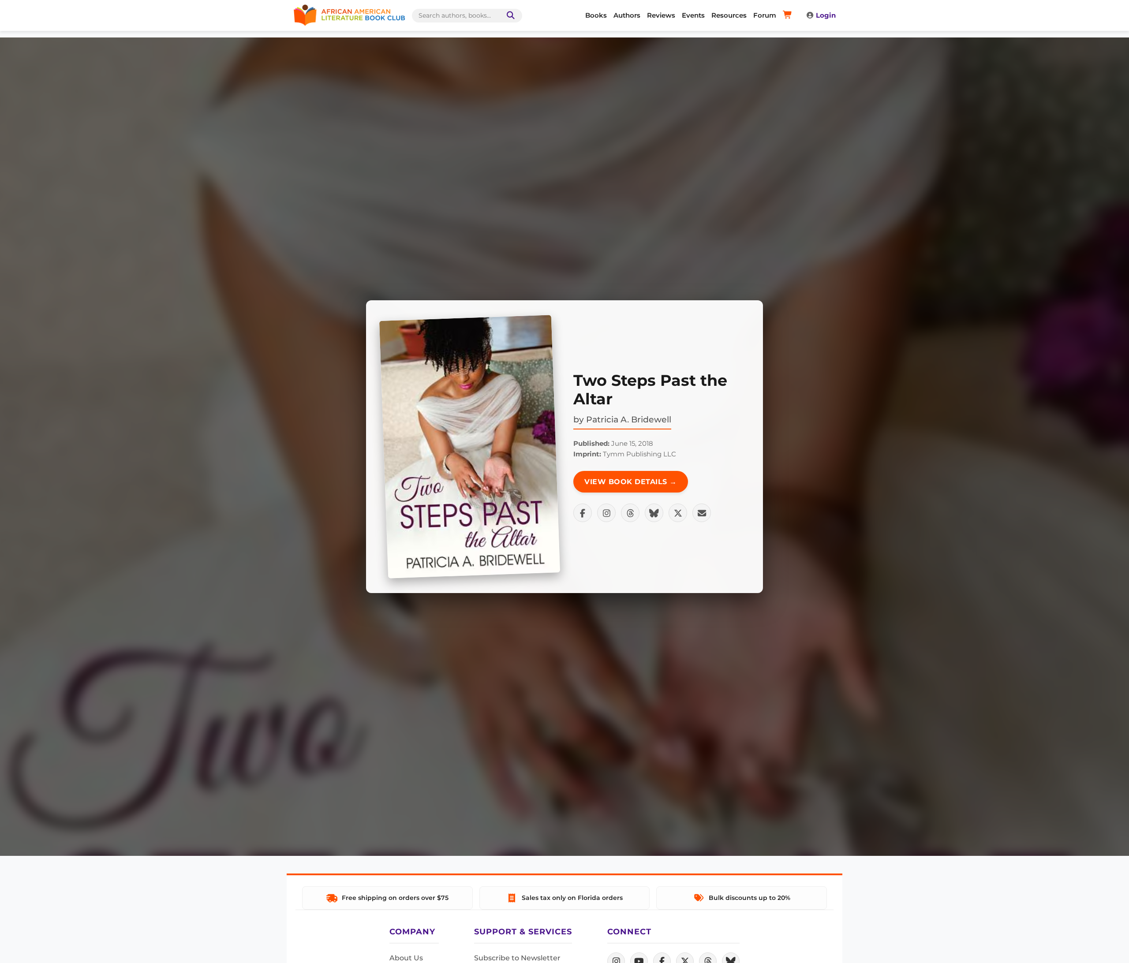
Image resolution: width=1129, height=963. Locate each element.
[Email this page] (701, 513)
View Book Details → (630, 482)
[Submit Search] (509, 15)
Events (693, 15)
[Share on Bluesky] (654, 513)
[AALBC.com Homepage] (349, 15)
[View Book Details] (470, 446)
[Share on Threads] (630, 513)
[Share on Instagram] (606, 513)
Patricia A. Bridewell (628, 419)
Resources (729, 15)
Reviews (661, 15)
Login (826, 15)
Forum (764, 15)
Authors (626, 15)
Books (596, 15)
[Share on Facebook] (582, 513)
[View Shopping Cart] (789, 15)
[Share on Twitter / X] (678, 513)
